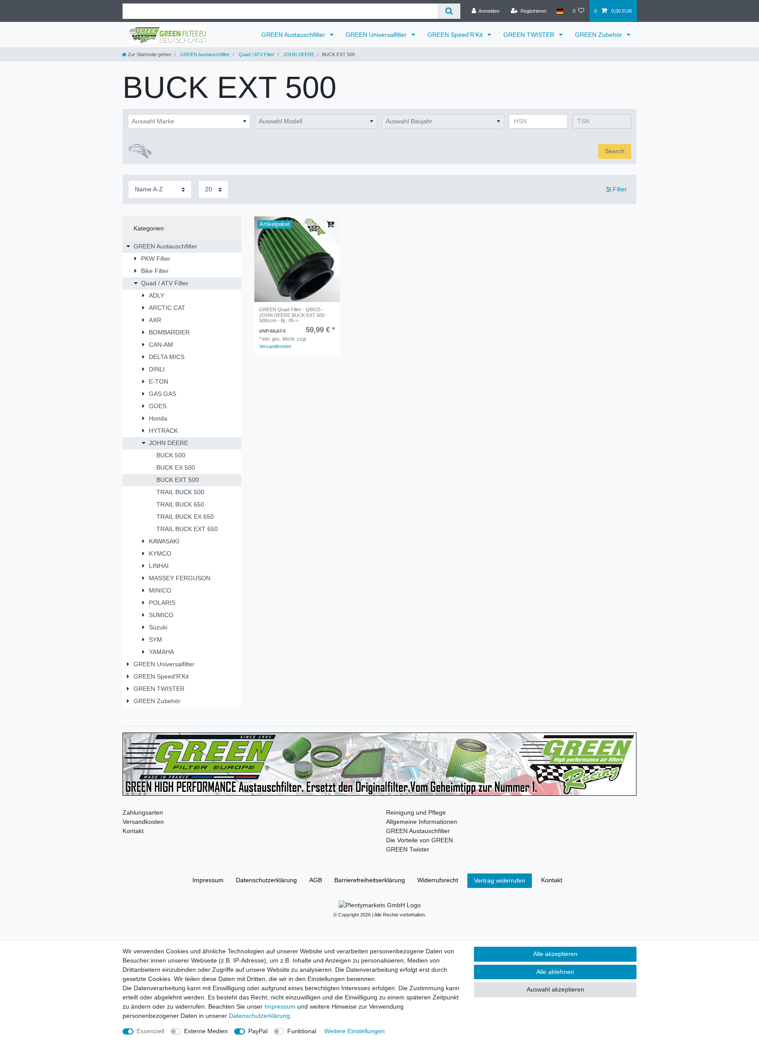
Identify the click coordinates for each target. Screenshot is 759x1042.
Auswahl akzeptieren (555, 989)
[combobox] (189, 121)
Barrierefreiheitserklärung (369, 880)
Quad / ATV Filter (256, 54)
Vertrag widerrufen (499, 880)
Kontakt (133, 830)
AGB (315, 880)
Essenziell (150, 1031)
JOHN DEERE (298, 54)
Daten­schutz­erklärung (266, 880)
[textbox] (189, 122)
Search (615, 151)
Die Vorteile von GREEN (419, 840)
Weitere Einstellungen (354, 1031)
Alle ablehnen (555, 971)
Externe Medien (206, 1031)
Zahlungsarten (143, 812)
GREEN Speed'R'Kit (455, 34)
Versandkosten (275, 346)
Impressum (208, 880)
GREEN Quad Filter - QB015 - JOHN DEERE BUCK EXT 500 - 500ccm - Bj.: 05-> (293, 315)
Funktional (301, 1031)
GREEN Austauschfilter (294, 34)
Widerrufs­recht (437, 880)
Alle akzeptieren (555, 953)
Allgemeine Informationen (421, 821)
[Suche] (448, 11)
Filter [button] (620, 189)
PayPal (257, 1031)
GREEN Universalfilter (377, 34)
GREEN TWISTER (529, 34)
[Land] (559, 11)
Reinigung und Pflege (416, 812)
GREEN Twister (407, 849)
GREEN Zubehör (599, 34)
